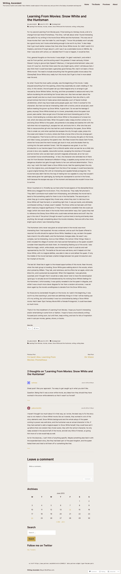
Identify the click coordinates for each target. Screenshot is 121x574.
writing (74, 26)
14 (70, 510)
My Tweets (31, 550)
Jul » (63, 522)
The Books (96, 4)
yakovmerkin (33, 24)
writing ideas (80, 26)
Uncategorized (56, 24)
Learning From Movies (35, 26)
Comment (87, 479)
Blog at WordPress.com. (47, 570)
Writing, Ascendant (12, 3)
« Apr (58, 522)
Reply (28, 400)
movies (45, 26)
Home (86, 4)
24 (32, 518)
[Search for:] (41, 533)
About (115, 4)
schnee (34, 383)
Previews (106, 4)
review (50, 26)
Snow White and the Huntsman (62, 26)
